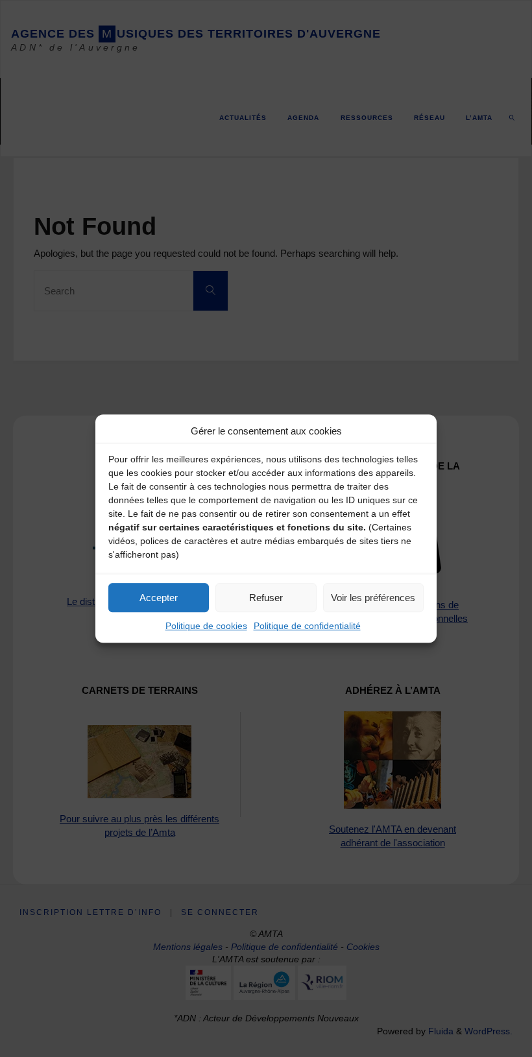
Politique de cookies (206, 626)
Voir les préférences (373, 597)
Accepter (158, 597)
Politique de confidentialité (307, 626)
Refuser (266, 597)
